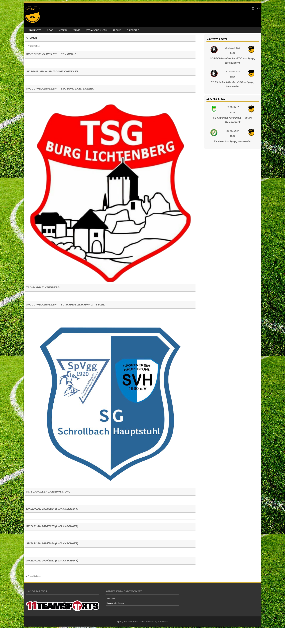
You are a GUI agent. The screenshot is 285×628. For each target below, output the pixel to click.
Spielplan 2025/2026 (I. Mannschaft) (52, 543)
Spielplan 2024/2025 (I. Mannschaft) (52, 526)
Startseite (34, 30)
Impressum (110, 598)
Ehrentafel (133, 30)
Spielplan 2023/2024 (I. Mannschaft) (52, 508)
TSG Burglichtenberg (43, 287)
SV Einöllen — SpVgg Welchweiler (52, 71)
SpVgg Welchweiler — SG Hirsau (51, 54)
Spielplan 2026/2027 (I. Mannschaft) (52, 560)
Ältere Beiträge (33, 46)
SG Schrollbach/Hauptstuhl (48, 491)
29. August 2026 (232, 48)
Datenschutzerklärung (115, 603)
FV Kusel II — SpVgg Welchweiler (232, 141)
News (50, 30)
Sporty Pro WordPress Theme (131, 621)
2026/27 (76, 30)
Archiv (117, 30)
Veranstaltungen (96, 30)
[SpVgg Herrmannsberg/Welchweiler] (32, 22)
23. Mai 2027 (233, 107)
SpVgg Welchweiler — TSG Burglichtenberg (60, 88)
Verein (63, 30)
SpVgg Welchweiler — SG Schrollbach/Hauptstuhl (65, 304)
